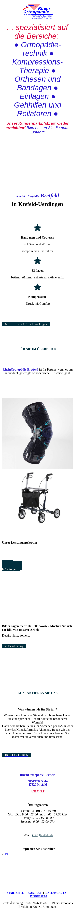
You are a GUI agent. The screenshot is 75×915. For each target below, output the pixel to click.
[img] (37, 11)
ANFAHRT (37, 791)
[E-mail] (6, 854)
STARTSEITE (15, 892)
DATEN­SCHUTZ (55, 892)
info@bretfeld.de (42, 835)
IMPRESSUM (38, 896)
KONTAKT (35, 892)
